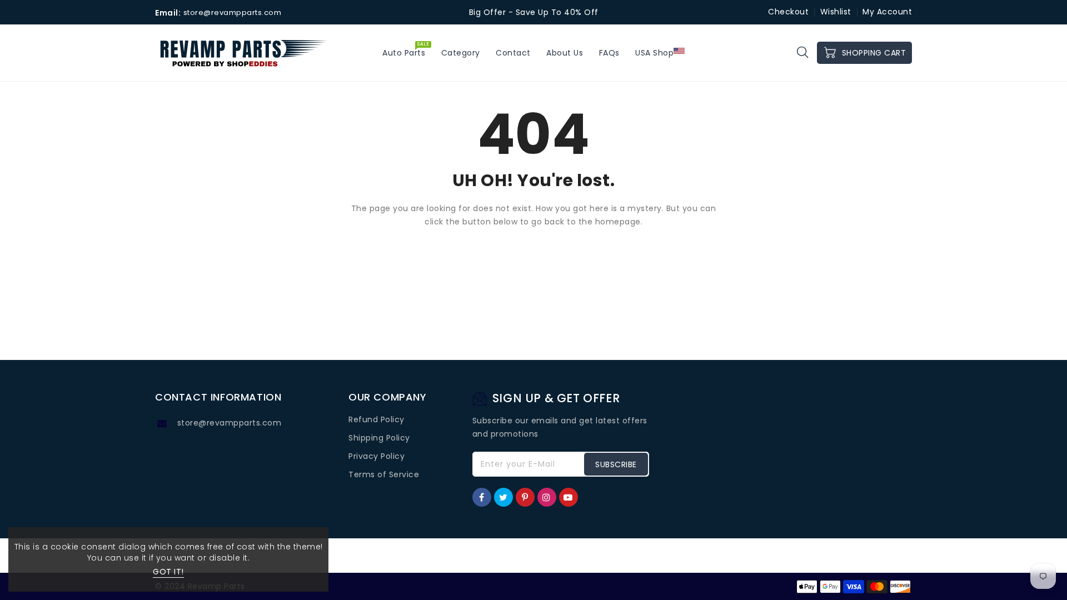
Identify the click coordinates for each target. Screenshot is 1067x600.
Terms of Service (383, 474)
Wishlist (835, 11)
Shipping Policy (379, 437)
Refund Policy (376, 419)
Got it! (168, 571)
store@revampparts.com (229, 422)
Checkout (788, 11)
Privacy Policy (376, 456)
